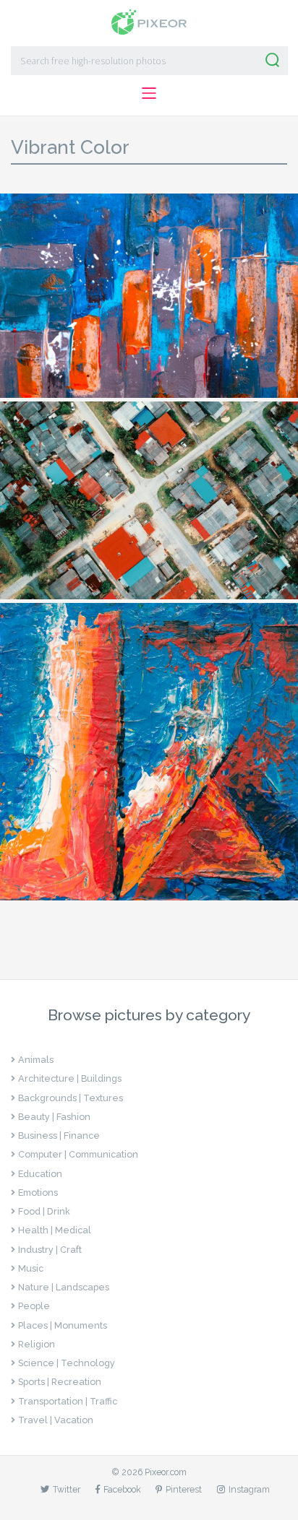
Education (40, 1173)
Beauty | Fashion (54, 1116)
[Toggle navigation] (148, 92)
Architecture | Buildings (70, 1078)
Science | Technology (66, 1363)
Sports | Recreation (59, 1381)
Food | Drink (44, 1211)
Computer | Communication (78, 1154)
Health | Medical (54, 1230)
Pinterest (184, 1489)
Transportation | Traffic (67, 1401)
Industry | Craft (50, 1249)
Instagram (249, 1489)
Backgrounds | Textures (70, 1098)
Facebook (122, 1489)
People (34, 1305)
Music (30, 1268)
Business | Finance (59, 1135)
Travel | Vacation (55, 1420)
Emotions (38, 1192)
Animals (36, 1059)
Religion (36, 1344)
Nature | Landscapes (63, 1287)
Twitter (66, 1489)
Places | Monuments (62, 1325)
